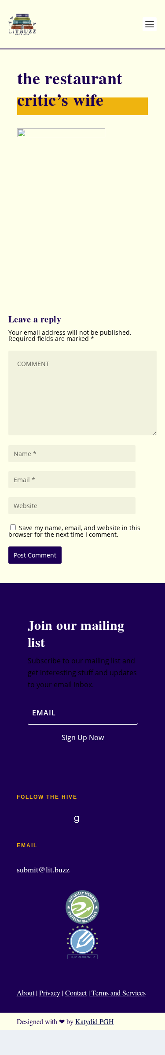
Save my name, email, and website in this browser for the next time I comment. (74, 531)
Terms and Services (118, 992)
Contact (76, 992)
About (25, 992)
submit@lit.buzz (43, 869)
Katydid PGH (94, 1021)
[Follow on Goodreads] (77, 819)
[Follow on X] (59, 819)
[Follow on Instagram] (41, 819)
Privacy (49, 992)
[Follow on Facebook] (24, 819)
